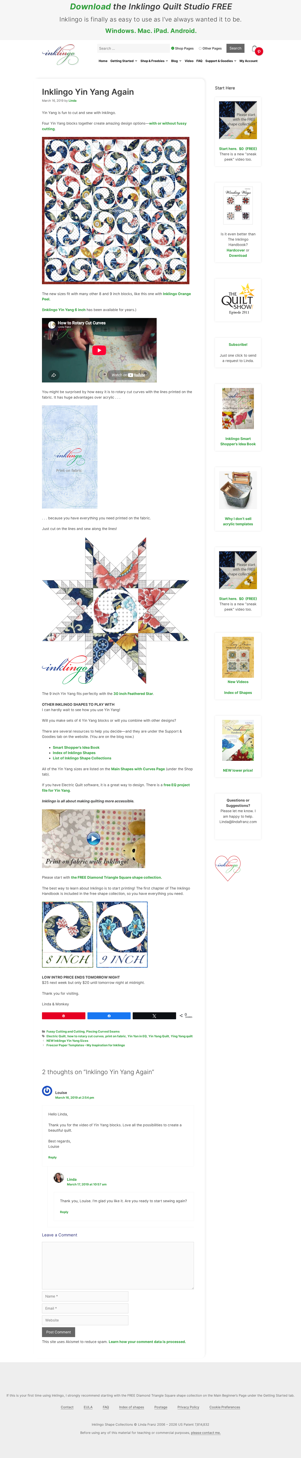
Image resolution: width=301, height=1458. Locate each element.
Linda (72, 1179)
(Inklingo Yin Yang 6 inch (64, 310)
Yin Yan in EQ (137, 1036)
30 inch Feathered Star (133, 693)
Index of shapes (131, 1407)
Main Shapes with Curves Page (138, 769)
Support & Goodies (219, 61)
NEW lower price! (238, 770)
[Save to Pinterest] (259, 51)
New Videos (238, 682)
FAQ (199, 61)
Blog (174, 61)
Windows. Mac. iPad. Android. (151, 30)
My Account (249, 61)
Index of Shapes (238, 692)
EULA (88, 1407)
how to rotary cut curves (85, 1036)
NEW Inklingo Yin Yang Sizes (67, 1041)
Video (189, 61)
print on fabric (115, 1036)
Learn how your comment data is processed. (147, 1342)
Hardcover (236, 250)
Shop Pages (184, 48)
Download (90, 6)
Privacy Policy (188, 1407)
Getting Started (122, 61)
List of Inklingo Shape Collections (82, 758)
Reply (52, 1157)
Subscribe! (238, 344)
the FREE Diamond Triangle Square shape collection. (116, 877)
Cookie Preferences (224, 1407)
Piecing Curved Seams (103, 1031)
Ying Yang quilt (182, 1036)
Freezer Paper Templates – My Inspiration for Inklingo (85, 1045)
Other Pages (212, 48)
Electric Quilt (56, 1036)
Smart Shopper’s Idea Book (76, 747)
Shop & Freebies (152, 61)
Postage (160, 1407)
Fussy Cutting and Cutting (65, 1031)
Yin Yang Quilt (158, 1036)
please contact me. (206, 1433)
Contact (67, 1407)
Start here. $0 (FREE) (238, 149)
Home (103, 61)
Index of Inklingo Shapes (74, 753)
